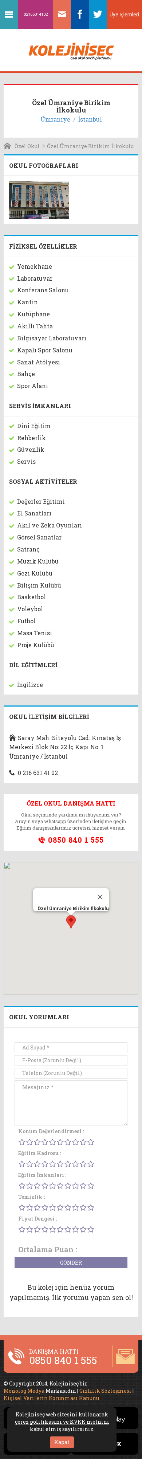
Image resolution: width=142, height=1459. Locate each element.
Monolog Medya (24, 1390)
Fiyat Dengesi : (37, 1218)
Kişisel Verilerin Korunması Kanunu (51, 1398)
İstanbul (90, 119)
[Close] (100, 897)
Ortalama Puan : (47, 1249)
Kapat (62, 1442)
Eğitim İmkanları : (42, 1174)
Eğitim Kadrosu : (39, 1153)
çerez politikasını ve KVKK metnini (62, 1421)
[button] (71, 922)
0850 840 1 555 (75, 840)
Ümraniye (55, 119)
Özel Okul (27, 146)
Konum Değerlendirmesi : (51, 1131)
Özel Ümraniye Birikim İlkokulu (90, 146)
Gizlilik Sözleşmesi (105, 1390)
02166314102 (36, 14)
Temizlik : (31, 1196)
